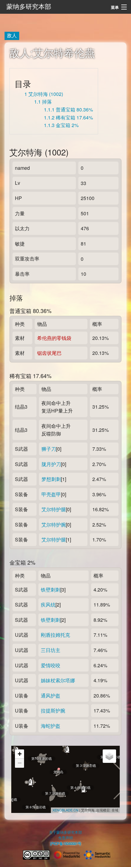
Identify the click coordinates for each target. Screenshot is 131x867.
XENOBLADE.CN (65, 809)
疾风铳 (48, 604)
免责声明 (65, 837)
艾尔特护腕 (53, 524)
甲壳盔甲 (51, 494)
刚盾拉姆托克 (55, 634)
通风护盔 (50, 695)
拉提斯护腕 (53, 710)
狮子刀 (48, 448)
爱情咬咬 (50, 665)
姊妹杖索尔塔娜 (58, 680)
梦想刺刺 (51, 479)
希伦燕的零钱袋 (54, 337)
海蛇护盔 (50, 725)
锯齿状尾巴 (49, 352)
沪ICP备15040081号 (65, 843)
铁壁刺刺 (50, 589)
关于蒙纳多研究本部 (65, 832)
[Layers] (109, 756)
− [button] (20, 763)
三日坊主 (50, 650)
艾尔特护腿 (53, 509)
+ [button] (20, 754)
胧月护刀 (51, 464)
